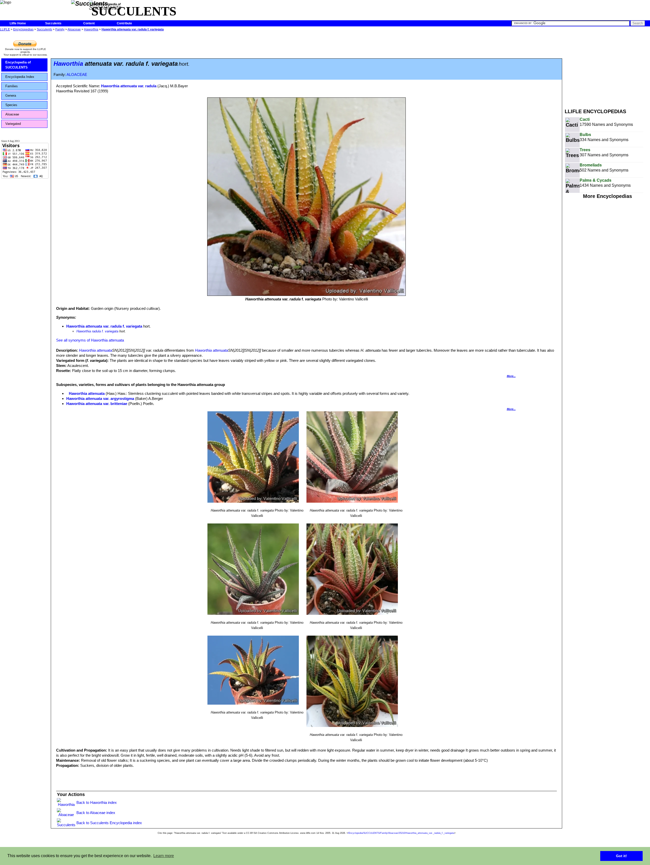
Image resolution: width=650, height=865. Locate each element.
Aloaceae (74, 29)
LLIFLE (5, 29)
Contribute (124, 23)
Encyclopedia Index (19, 77)
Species (11, 105)
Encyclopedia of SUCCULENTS (18, 64)
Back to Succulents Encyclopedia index (109, 823)
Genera (10, 95)
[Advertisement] (607, 68)
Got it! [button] (621, 856)
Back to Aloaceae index (95, 812)
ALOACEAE (77, 75)
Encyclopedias (23, 29)
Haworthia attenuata (95, 350)
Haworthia (91, 29)
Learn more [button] (163, 856)
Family (59, 29)
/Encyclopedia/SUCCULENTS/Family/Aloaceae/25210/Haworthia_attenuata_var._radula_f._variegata (401, 833)
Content (89, 23)
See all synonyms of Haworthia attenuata (90, 340)
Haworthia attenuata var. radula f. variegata (133, 29)
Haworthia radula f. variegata (97, 331)
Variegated (13, 124)
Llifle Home (18, 23)
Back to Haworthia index (96, 802)
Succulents (53, 23)
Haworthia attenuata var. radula (128, 86)
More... (511, 376)
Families (11, 86)
